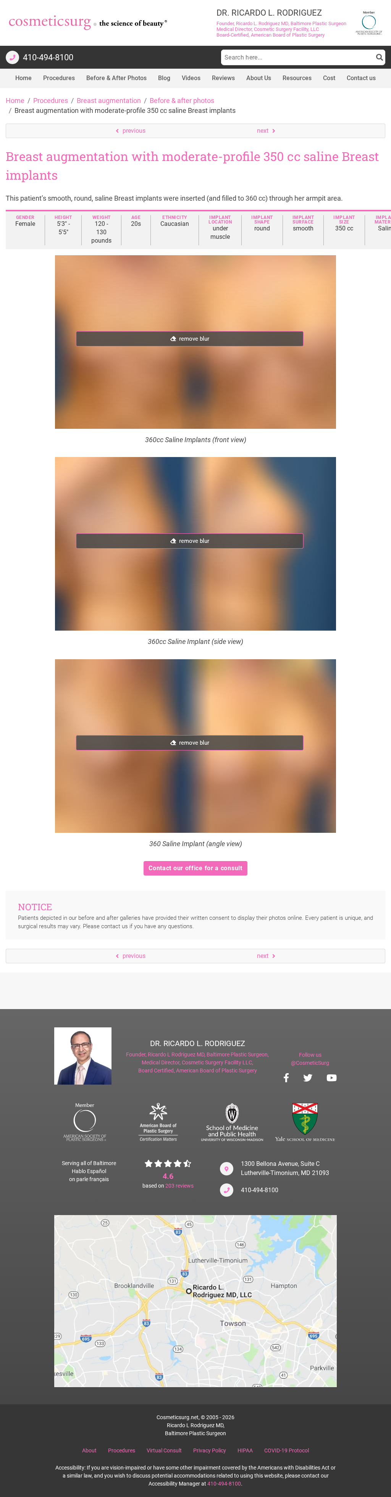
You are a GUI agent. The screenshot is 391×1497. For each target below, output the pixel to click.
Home (15, 101)
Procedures (50, 101)
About (89, 1450)
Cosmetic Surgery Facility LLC (217, 1062)
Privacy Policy (209, 1450)
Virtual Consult (164, 1450)
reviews (179, 1186)
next (262, 130)
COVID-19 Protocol (286, 1450)
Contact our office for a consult (195, 868)
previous (134, 130)
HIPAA (245, 1450)
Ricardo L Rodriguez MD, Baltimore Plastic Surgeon (208, 1054)
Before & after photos (182, 101)
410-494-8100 (259, 1190)
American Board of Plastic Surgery (216, 1070)
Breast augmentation (109, 101)
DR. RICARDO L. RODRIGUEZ (197, 1043)
